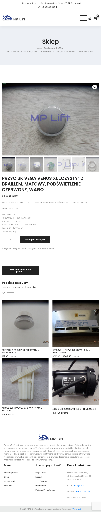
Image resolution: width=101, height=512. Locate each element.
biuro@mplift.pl (29, 3)
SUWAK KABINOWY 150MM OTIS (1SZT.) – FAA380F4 (22, 410)
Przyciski (33, 248)
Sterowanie (43, 248)
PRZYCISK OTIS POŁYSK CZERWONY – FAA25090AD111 (20, 351)
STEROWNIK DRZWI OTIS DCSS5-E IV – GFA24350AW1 (71, 351)
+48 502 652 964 (49, 7)
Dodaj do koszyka (35, 239)
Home (39, 48)
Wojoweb (77, 509)
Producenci (49, 48)
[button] (94, 87)
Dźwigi (14, 248)
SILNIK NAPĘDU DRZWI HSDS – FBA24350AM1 (74, 409)
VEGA (60, 48)
